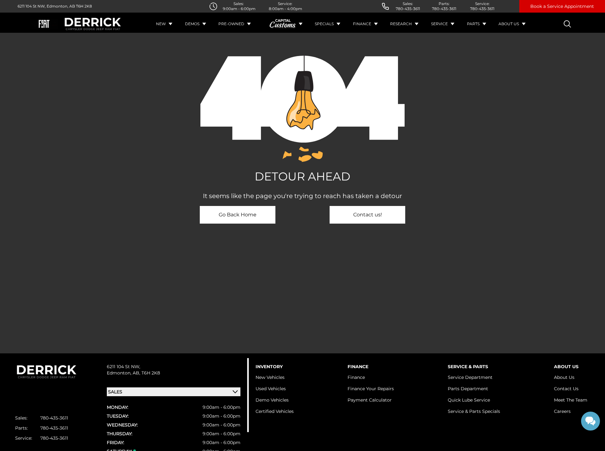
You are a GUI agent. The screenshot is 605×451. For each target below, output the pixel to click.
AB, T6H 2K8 (146, 373)
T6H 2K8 (83, 6)
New (161, 23)
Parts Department (468, 388)
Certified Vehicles (275, 411)
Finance (362, 23)
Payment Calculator (370, 400)
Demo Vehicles (272, 400)
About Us (508, 23)
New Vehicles (270, 377)
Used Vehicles (271, 388)
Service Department (470, 377)
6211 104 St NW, (32, 6)
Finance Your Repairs (371, 388)
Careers (562, 411)
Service (439, 23)
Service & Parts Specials (474, 411)
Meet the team (570, 400)
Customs (283, 24)
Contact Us (566, 388)
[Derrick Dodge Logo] (93, 24)
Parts (473, 23)
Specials (324, 23)
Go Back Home (237, 215)
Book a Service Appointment (562, 6)
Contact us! (367, 215)
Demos (192, 23)
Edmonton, (120, 373)
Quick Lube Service (469, 400)
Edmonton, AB (60, 6)
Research (401, 23)
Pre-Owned (231, 23)
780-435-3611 (408, 8)
